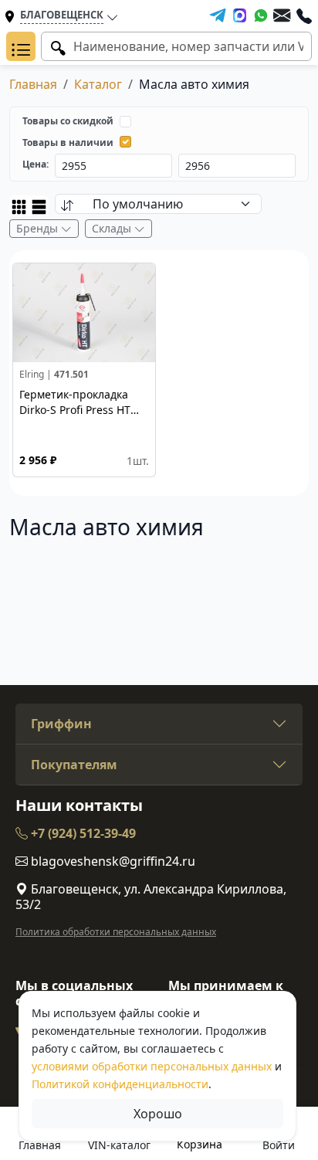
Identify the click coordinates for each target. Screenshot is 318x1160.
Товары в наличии (67, 142)
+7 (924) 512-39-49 (82, 833)
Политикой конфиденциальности (120, 1084)
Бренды (38, 228)
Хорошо (158, 1113)
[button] (21, 46)
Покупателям (74, 764)
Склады (113, 228)
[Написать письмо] (281, 15)
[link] (84, 370)
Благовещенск (61, 15)
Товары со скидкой (67, 120)
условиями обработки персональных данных (152, 1066)
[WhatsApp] (260, 15)
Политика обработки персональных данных (115, 931)
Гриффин (61, 723)
